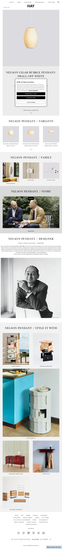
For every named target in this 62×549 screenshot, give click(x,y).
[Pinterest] (33, 533)
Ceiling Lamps (6, 7)
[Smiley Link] (50, 539)
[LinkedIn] (18, 533)
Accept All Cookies (31, 97)
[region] (31, 92)
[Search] (58, 2)
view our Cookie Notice (33, 90)
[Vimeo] (38, 533)
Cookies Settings (31, 102)
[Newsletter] (43, 533)
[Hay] (31, 6)
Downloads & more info (31, 110)
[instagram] (28, 533)
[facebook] (23, 533)
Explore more (31, 231)
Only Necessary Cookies (31, 93)
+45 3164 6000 (35, 539)
